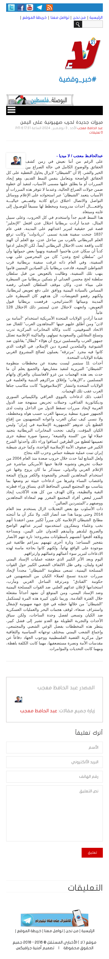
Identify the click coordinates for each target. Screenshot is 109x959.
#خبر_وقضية (78, 79)
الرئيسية (96, 17)
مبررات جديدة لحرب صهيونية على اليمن (61, 122)
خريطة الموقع (34, 17)
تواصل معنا (60, 17)
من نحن (79, 17)
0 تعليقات (96, 132)
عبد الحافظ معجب (90, 128)
